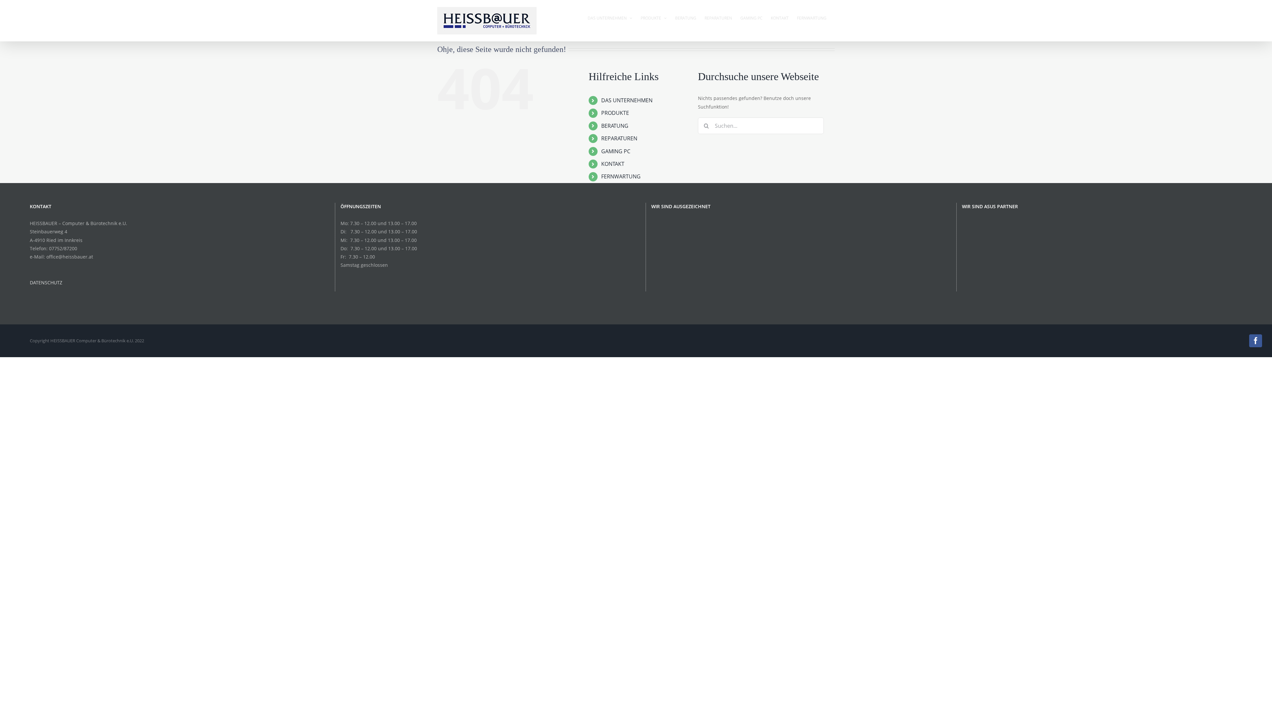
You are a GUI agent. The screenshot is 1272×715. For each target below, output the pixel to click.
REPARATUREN (619, 138)
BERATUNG (614, 125)
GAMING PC (615, 151)
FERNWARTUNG (621, 176)
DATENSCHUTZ (46, 282)
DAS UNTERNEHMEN (627, 100)
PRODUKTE (615, 113)
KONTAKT (612, 163)
